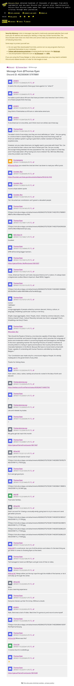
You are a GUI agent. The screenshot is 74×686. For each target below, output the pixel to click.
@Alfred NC (12, 574)
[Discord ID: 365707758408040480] (10, 369)
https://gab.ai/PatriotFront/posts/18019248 (23, 673)
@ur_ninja (13, 16)
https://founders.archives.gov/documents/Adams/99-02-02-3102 (30, 177)
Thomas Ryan (22, 67)
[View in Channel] (31, 83)
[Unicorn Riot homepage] (4, 4)
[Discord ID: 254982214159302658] (10, 161)
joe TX (15, 368)
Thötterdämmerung (20, 382)
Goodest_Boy (17, 172)
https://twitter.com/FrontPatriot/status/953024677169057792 (29, 387)
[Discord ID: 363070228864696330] (10, 130)
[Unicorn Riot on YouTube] (29, 16)
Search (27, 21)
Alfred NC (16, 451)
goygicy (16, 81)
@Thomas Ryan (13, 165)
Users (20, 21)
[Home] (4, 21)
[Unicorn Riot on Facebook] (20, 16)
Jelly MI (15, 494)
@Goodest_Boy (13, 332)
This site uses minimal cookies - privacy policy (38, 683)
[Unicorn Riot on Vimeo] (24, 16)
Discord (11, 67)
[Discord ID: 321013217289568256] (10, 452)
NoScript (57, 51)
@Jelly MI (11, 548)
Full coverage (15, 13)
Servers (12, 21)
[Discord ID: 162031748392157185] (10, 82)
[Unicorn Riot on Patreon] (33, 16)
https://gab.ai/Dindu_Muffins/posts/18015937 (23, 263)
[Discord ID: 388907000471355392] (10, 645)
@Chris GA (11, 638)
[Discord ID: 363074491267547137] (10, 236)
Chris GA (16, 644)
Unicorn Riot (13, 3)
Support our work (30, 13)
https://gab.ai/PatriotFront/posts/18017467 (23, 445)
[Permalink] (33, 83)
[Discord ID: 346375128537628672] (10, 495)
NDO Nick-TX (17, 235)
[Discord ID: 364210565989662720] (10, 173)
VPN (48, 54)
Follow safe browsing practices (19, 51)
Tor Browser (39, 54)
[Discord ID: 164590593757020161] (10, 383)
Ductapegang (18, 160)
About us (43, 13)
